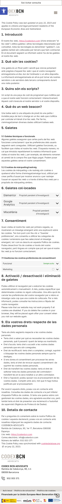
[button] (3, 11)
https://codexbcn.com (29, 41)
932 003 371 (13, 478)
